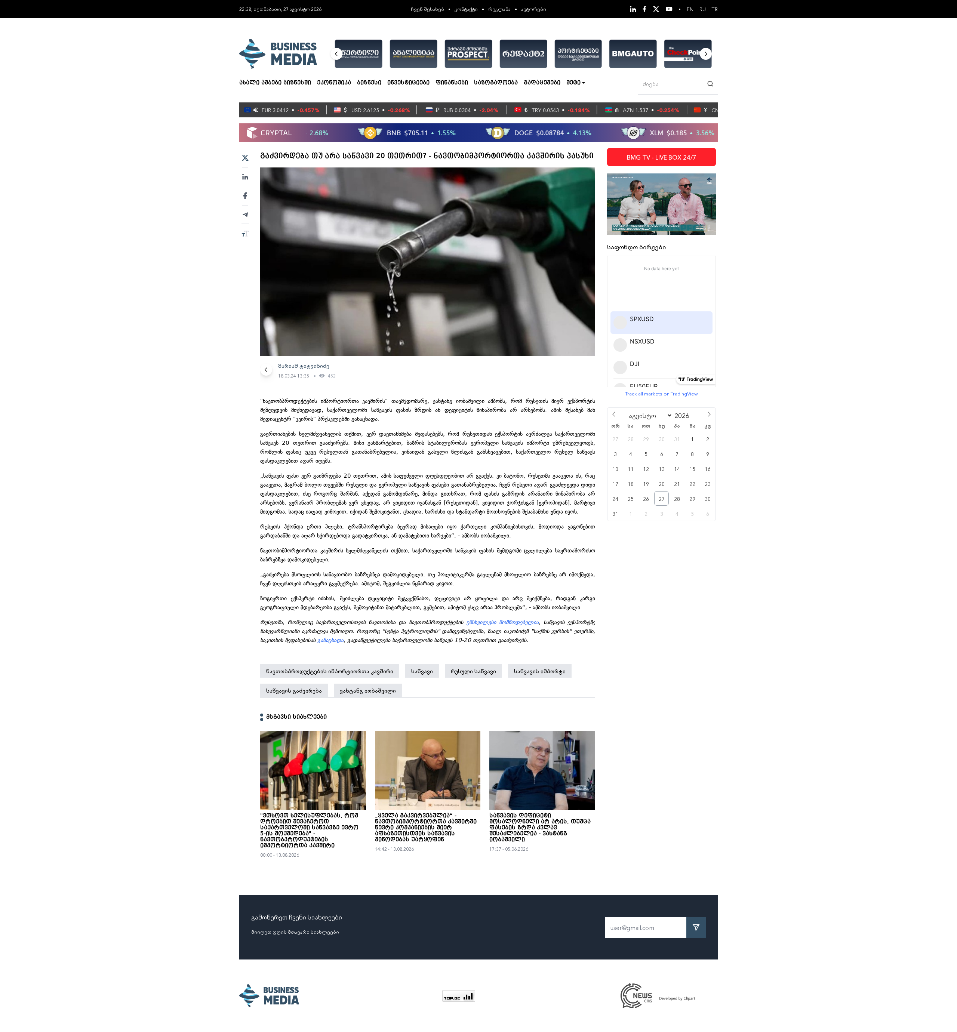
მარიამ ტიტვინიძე (303, 365)
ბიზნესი (369, 83)
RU (702, 9)
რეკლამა (499, 9)
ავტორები (533, 9)
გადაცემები (542, 83)
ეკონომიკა (334, 83)
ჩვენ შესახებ (427, 9)
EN (690, 9)
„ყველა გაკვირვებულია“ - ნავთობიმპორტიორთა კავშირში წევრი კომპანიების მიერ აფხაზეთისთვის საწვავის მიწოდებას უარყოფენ (426, 828)
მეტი (573, 83)
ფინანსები (452, 83)
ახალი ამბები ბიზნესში (275, 83)
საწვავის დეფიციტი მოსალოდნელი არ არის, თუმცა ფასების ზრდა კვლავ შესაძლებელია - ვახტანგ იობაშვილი (540, 828)
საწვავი (422, 671)
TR (715, 9)
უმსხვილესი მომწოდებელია (502, 622)
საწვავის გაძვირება (294, 690)
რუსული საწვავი (473, 671)
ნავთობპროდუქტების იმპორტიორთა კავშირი (329, 671)
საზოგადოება (496, 83)
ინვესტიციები (408, 83)
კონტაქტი (466, 9)
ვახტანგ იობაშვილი (368, 690)
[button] (336, 54)
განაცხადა (330, 640)
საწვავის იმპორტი (540, 671)
